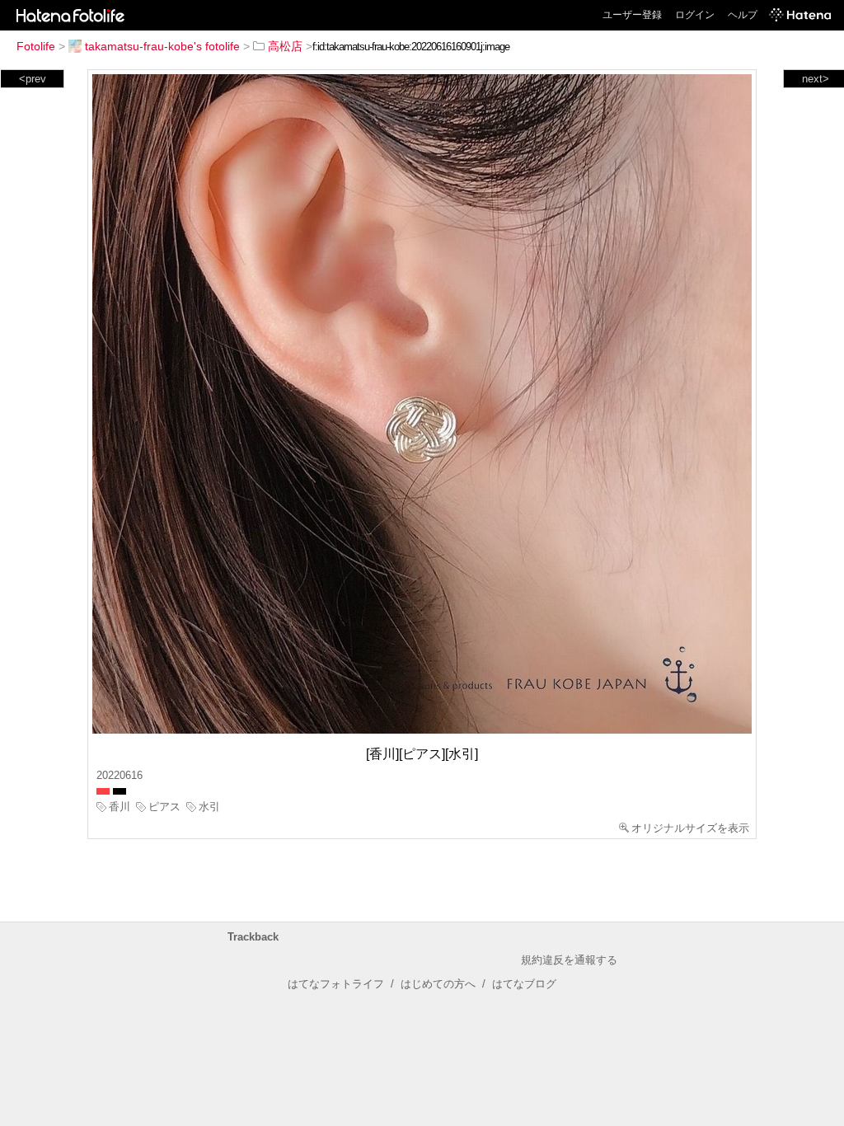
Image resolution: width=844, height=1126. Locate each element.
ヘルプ (742, 15)
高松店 (285, 46)
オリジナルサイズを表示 (690, 828)
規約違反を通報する (569, 960)
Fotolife (35, 46)
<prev (32, 79)
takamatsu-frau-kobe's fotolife (162, 46)
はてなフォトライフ (336, 984)
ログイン (695, 15)
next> (815, 79)
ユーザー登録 (632, 15)
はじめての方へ (438, 984)
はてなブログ (524, 984)
